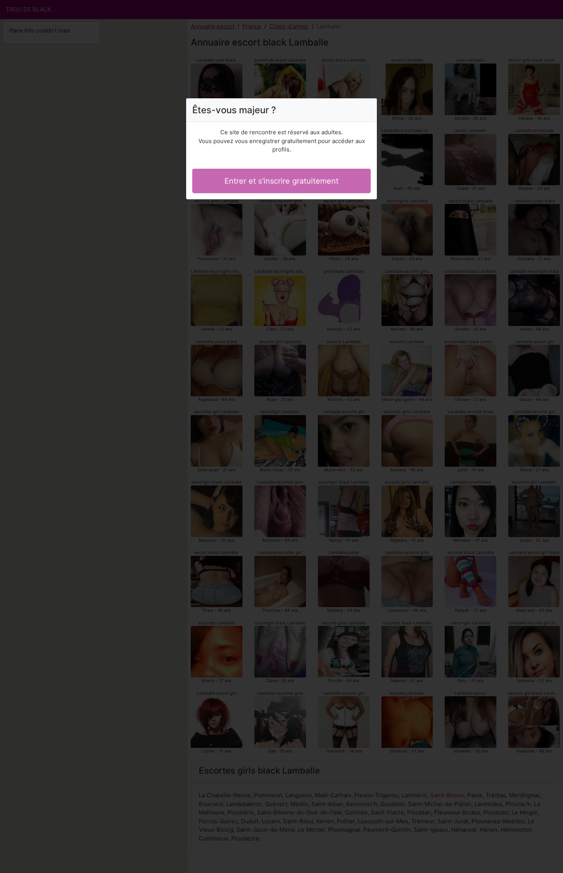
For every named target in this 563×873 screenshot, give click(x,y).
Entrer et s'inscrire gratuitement (281, 181)
